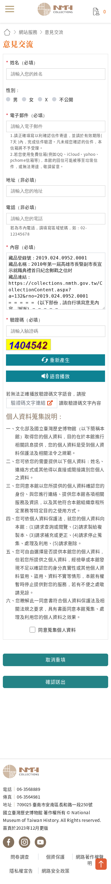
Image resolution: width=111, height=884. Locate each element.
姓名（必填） (22, 62)
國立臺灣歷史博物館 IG (24, 842)
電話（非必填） (22, 207)
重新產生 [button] (60, 360)
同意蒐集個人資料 (57, 630)
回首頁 (7, 32)
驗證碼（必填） (24, 319)
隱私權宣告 (21, 870)
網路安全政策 (56, 870)
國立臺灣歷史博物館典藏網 (57, 9)
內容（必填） (22, 246)
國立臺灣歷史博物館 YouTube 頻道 (40, 842)
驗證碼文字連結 (28, 402)
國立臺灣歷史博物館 (23, 771)
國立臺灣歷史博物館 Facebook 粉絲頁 (8, 842)
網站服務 (28, 31)
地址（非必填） (22, 179)
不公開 (66, 99)
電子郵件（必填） (27, 115)
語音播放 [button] (60, 376)
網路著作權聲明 (90, 860)
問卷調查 (20, 857)
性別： (13, 90)
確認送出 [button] (55, 681)
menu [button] (10, 9)
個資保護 (55, 857)
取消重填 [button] (55, 659)
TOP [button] (101, 864)
